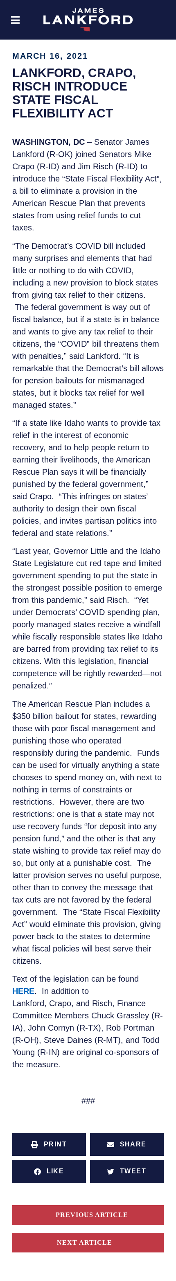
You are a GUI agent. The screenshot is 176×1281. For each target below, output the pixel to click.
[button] (15, 20)
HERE (23, 991)
